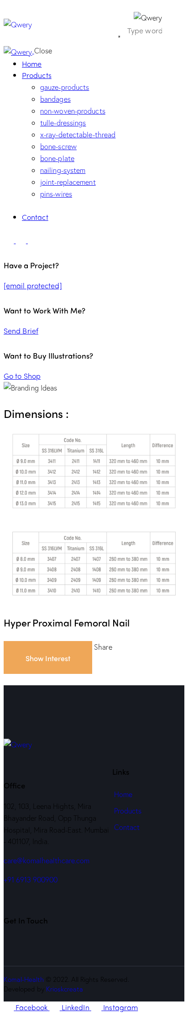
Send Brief (21, 330)
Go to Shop (22, 375)
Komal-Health (24, 979)
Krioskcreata (64, 988)
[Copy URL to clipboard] (72, 680)
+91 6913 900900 (30, 879)
